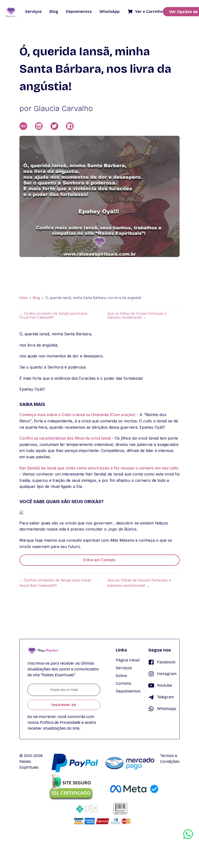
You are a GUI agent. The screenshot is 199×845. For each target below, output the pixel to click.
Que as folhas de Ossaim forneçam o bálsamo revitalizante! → (137, 315)
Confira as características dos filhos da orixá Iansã (65, 438)
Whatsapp (166, 708)
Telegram (165, 697)
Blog (36, 298)
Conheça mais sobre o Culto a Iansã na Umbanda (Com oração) (77, 414)
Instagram (166, 673)
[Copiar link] (23, 126)
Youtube (164, 685)
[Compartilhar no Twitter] (54, 126)
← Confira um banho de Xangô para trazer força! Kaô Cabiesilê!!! (53, 315)
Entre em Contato (99, 559)
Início (23, 298)
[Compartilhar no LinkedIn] (39, 126)
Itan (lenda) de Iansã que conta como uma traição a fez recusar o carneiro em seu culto (98, 468)
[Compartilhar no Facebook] (70, 126)
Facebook (166, 662)
